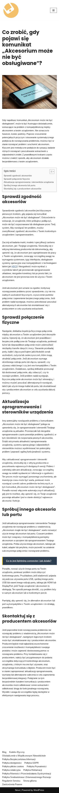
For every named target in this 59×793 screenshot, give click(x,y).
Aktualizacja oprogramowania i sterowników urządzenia (29, 182)
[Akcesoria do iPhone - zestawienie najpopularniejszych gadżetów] (10, 10)
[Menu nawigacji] (53, 10)
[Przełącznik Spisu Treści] (50, 171)
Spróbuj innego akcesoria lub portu (19, 185)
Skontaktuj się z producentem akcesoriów (22, 189)
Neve (17, 790)
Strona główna (30, 781)
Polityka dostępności (11, 763)
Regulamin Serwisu (11, 781)
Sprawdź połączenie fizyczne (17, 179)
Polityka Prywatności (36, 766)
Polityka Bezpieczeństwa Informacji (18, 759)
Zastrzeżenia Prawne (12, 784)
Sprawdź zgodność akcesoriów (18, 176)
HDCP (14, 266)
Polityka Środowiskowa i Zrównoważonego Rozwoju (26, 777)
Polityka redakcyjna (11, 770)
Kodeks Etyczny (17, 752)
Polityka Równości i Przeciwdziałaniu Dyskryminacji (26, 773)
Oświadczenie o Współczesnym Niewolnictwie (24, 755)
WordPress (39, 790)
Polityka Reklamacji (32, 770)
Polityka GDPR (31, 763)
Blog (4, 752)
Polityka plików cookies (13, 766)
